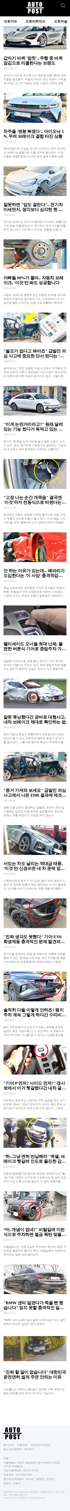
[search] (63, 4)
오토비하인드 (36, 21)
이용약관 (22, 1444)
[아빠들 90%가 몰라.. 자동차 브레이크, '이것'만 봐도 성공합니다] (35, 271)
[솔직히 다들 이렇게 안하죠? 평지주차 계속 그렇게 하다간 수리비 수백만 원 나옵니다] (35, 1003)
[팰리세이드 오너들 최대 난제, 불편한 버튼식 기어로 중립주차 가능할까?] (35, 637)
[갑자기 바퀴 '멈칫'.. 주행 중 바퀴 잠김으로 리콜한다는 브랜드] (35, 51)
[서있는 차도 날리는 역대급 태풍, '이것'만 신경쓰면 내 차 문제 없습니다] (35, 856)
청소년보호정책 (12, 1449)
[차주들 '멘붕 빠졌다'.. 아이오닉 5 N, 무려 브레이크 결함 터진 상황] (35, 124)
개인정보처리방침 (40, 1444)
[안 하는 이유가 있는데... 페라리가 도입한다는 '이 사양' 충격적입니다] (35, 564)
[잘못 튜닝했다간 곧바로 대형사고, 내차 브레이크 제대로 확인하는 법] (35, 710)
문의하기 (29, 1449)
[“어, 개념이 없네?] (35, 1223)
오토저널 (60, 21)
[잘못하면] (35, 198)
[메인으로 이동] (35, 13)
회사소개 (9, 1444)
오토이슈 (10, 21)
